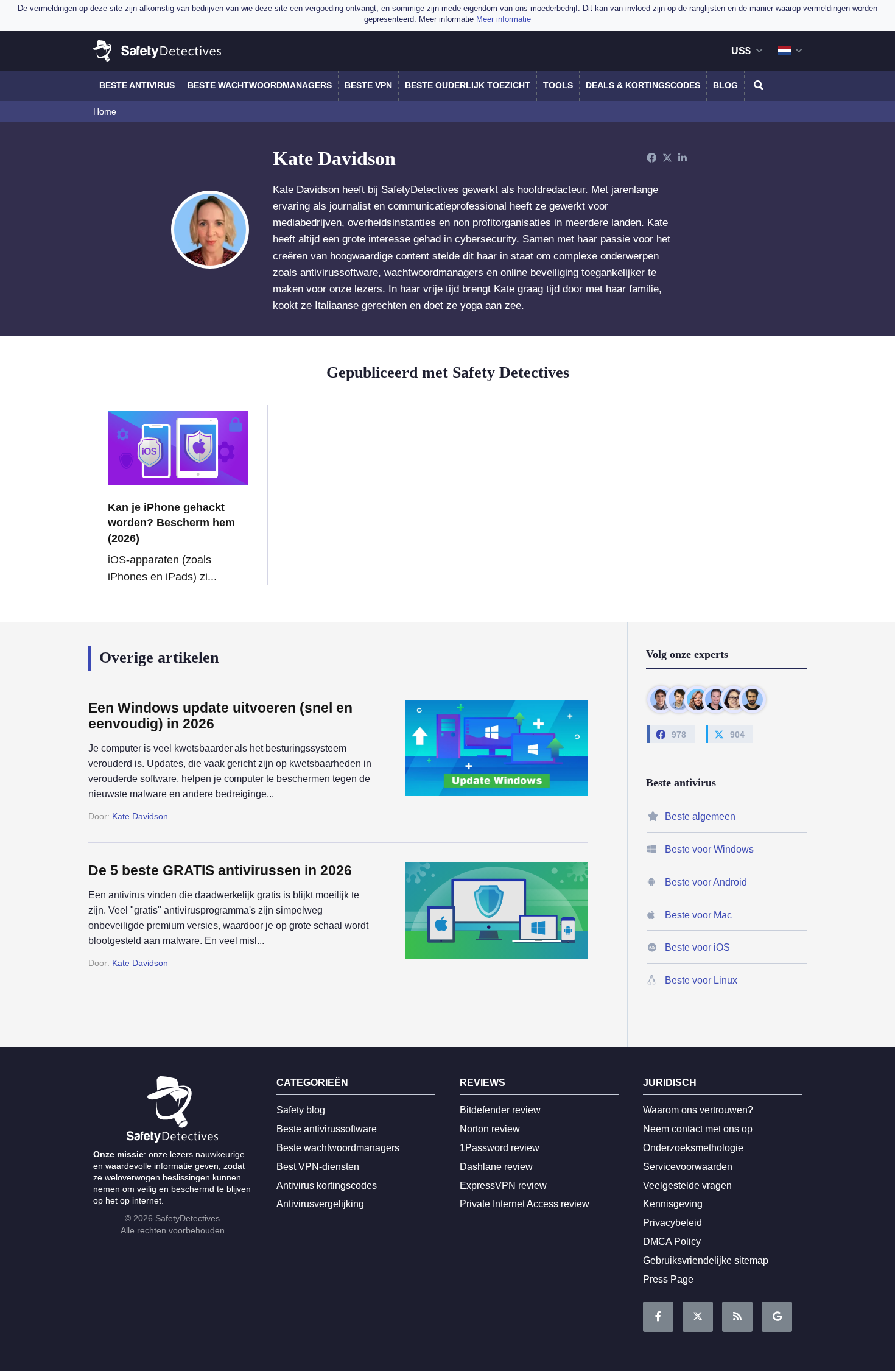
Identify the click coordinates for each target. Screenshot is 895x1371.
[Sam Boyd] (679, 699)
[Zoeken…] (757, 86)
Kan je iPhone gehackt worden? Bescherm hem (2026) (171, 522)
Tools (558, 85)
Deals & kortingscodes (643, 85)
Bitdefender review (500, 1110)
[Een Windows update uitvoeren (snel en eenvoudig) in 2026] (484, 761)
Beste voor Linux (701, 980)
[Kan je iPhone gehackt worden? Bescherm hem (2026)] (178, 447)
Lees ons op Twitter (698, 1317)
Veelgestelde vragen (687, 1185)
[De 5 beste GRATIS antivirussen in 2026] (484, 916)
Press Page (668, 1279)
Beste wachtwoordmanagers (260, 85)
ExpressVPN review (503, 1185)
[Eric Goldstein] (715, 699)
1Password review (499, 1148)
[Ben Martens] (661, 699)
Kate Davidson (140, 816)
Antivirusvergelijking (320, 1204)
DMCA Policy (672, 1241)
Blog (725, 85)
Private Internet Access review (524, 1204)
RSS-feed (737, 1317)
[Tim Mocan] (752, 699)
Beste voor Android (706, 882)
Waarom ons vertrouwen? (698, 1110)
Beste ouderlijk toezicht (467, 85)
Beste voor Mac (698, 915)
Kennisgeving (673, 1204)
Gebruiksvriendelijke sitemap (705, 1260)
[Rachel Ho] (734, 699)
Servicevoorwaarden (687, 1166)
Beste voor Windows (709, 849)
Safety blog (300, 1110)
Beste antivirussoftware (326, 1129)
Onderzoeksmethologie (693, 1148)
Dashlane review (496, 1166)
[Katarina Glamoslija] (697, 699)
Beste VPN (368, 85)
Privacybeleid (672, 1223)
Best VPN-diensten (317, 1166)
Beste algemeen (700, 816)
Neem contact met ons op (698, 1129)
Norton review (490, 1129)
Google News (777, 1317)
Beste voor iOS (697, 947)
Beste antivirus (137, 85)
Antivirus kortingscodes (326, 1185)
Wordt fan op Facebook (658, 1317)
